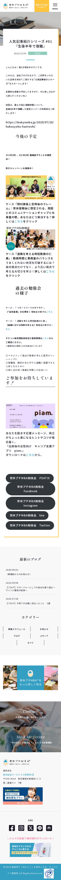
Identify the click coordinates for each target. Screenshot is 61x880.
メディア (44, 635)
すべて (30, 642)
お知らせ (44, 629)
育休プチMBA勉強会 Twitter (30, 525)
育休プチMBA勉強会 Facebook (32, 489)
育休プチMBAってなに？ (42, 5)
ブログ (37, 53)
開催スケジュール (16, 629)
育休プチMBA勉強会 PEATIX (30, 478)
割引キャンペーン (14, 168)
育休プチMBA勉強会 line (27, 515)
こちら (18, 221)
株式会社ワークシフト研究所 (17, 774)
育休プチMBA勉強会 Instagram (32, 503)
